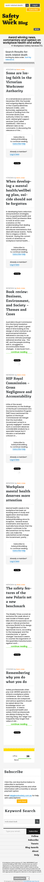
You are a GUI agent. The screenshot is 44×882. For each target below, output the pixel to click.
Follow (34, 836)
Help (24, 144)
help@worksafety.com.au (21, 795)
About (35, 851)
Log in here (14, 154)
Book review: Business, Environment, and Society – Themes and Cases (17, 303)
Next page (16, 760)
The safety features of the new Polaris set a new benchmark (19, 597)
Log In (34, 5)
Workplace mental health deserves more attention (18, 494)
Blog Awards (31, 848)
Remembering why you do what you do (18, 677)
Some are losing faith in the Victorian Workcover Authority (19, 82)
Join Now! (22, 801)
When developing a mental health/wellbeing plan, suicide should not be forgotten (19, 192)
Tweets (34, 844)
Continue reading (21, 352)
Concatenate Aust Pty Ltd (31, 881)
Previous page (15, 756)
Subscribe (33, 9)
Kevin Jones (20, 69)
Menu (37, 29)
